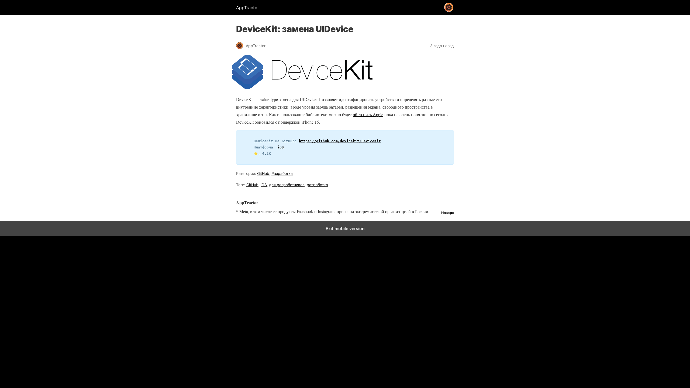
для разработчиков (287, 184)
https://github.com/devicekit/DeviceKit (340, 141)
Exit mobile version (345, 228)
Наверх (447, 213)
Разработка (282, 173)
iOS (280, 147)
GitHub (263, 173)
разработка (317, 184)
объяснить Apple (368, 114)
